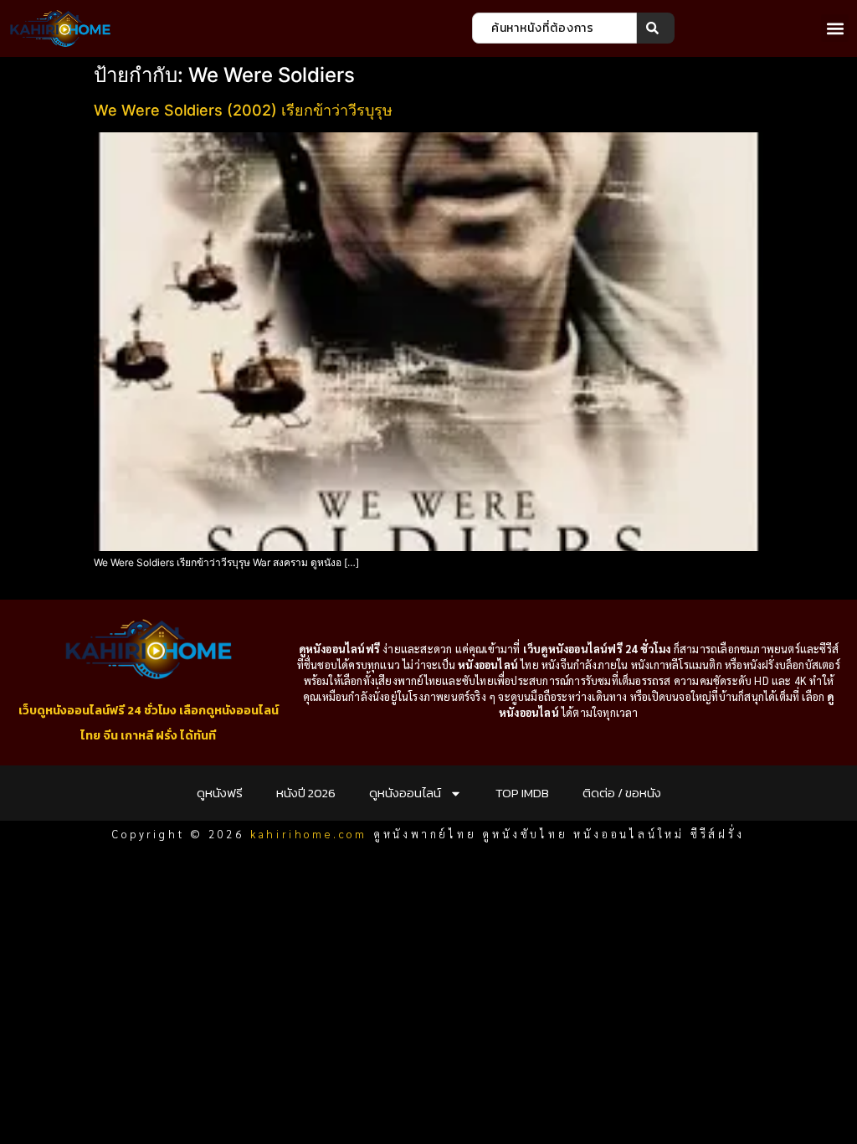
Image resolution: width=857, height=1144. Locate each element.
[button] (835, 28)
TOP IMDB (522, 792)
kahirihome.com (308, 834)
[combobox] (554, 28)
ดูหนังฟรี (220, 792)
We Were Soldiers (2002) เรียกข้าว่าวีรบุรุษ (243, 110)
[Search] (656, 28)
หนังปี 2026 (306, 792)
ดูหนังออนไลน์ (405, 792)
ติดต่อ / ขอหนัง (621, 792)
